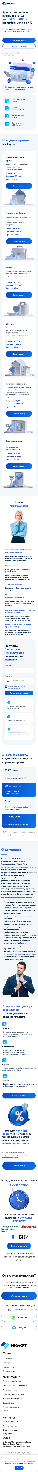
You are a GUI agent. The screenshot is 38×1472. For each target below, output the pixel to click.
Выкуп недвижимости (11, 1407)
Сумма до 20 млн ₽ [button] (14, 176)
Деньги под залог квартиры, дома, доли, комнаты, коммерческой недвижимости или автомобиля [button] (18, 273)
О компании (7, 1358)
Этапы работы (8, 1367)
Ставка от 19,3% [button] (13, 453)
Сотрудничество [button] (9, 1371)
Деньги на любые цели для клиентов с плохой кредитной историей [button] (15, 447)
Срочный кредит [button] (15, 441)
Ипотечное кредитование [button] (12, 1399)
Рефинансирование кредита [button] (13, 1394)
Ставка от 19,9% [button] (13, 173)
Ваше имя (8, 666)
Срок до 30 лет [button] (12, 347)
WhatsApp (22, 1318)
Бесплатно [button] (19, 1185)
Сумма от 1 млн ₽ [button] (13, 231)
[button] (19, 40)
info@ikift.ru (7, 1434)
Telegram (22, 1327)
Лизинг (5, 1411)
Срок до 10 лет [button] (12, 459)
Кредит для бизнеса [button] (16, 213)
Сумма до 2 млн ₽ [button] (13, 456)
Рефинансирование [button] (16, 383)
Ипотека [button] (10, 324)
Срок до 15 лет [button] (12, 179)
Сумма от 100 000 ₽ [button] (14, 404)
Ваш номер (9, 676)
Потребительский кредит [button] (12, 1381)
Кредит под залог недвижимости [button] (15, 1385)
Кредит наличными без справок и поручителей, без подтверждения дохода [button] (17, 166)
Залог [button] (9, 267)
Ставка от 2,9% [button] (13, 341)
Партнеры (7, 1363)
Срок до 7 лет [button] (12, 234)
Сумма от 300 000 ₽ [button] (15, 285)
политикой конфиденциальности (16, 687)
